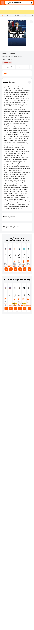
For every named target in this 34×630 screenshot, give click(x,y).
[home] (2, 16)
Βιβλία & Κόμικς (9, 15)
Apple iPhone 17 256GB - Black (28, 295)
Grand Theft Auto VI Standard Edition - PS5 (10, 256)
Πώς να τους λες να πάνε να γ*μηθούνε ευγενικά (24, 256)
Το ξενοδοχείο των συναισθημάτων (28, 256)
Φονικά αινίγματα (15, 255)
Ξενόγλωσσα (18, 15)
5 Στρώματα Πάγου (19, 256)
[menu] (2, 3)
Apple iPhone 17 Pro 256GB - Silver (24, 295)
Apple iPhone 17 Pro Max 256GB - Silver (15, 295)
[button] (17, 144)
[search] (7, 3)
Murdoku (5, 254)
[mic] (31, 3)
